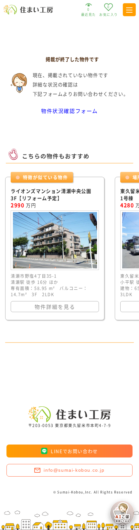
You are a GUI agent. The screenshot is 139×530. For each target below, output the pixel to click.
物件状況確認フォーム (69, 111)
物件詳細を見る (55, 306)
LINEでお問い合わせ (74, 451)
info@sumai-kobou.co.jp (74, 470)
